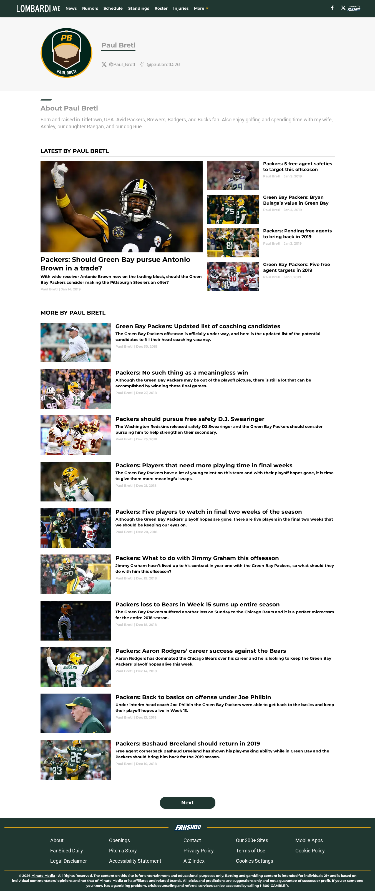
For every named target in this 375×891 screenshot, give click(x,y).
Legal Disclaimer (68, 861)
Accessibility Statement (135, 861)
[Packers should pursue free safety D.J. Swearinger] (188, 435)
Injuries (180, 8)
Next (187, 803)
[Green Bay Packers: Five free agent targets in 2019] (270, 276)
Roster (161, 8)
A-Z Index (194, 861)
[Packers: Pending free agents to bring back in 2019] (270, 242)
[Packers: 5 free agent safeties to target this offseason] (270, 175)
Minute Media (43, 876)
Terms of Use (250, 851)
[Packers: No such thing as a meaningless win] (188, 389)
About (57, 840)
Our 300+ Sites (252, 840)
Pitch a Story (123, 851)
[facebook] (332, 8)
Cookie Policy (310, 851)
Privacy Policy (198, 851)
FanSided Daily (66, 851)
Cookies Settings (254, 861)
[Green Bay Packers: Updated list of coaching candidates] (188, 342)
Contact (192, 840)
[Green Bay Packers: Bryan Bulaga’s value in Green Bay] (270, 209)
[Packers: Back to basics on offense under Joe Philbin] (188, 713)
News (71, 8)
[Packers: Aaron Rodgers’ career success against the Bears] (188, 667)
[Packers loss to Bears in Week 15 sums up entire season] (188, 621)
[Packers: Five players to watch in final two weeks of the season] (188, 528)
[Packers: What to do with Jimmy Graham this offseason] (188, 574)
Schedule (113, 8)
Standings (138, 8)
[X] (343, 8)
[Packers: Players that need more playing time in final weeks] (188, 481)
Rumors (90, 8)
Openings (119, 840)
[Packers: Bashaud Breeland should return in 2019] (188, 760)
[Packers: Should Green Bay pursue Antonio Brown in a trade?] (122, 226)
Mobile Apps (309, 840)
